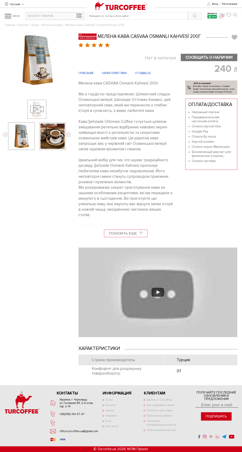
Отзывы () (143, 73)
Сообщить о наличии (209, 57)
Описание (86, 73)
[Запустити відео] (157, 292)
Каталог (23, 25)
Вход (215, 3)
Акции (109, 410)
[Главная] (121, 7)
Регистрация (229, 3)
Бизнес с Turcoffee (159, 400)
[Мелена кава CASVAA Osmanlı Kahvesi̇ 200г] (37, 60)
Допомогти (212, 14)
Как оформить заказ (161, 405)
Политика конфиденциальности (161, 423)
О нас (109, 400)
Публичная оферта (160, 416)
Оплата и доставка (159, 410)
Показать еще (123, 233)
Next (68, 134)
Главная (10, 25)
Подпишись (216, 416)
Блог (108, 421)
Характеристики (114, 73)
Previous (5, 134)
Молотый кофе (52, 25)
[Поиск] (235, 15)
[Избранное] (228, 15)
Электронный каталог (162, 430)
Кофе (35, 25)
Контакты (111, 426)
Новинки (111, 416)
